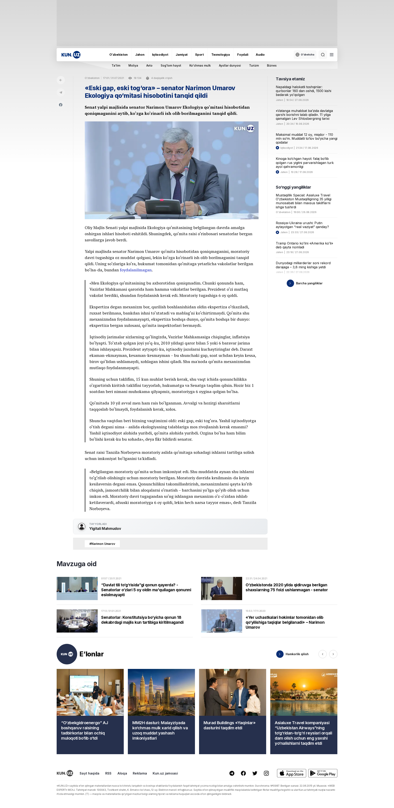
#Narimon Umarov (102, 543)
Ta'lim (116, 65)
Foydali (242, 54)
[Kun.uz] (71, 55)
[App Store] (291, 773)
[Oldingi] (322, 654)
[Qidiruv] (322, 54)
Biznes (272, 65)
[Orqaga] (61, 80)
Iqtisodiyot (160, 54)
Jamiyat (182, 54)
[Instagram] (266, 773)
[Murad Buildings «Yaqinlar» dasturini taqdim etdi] (232, 711)
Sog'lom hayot (171, 65)
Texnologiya (220, 54)
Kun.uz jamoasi (165, 773)
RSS (108, 773)
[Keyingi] (333, 654)
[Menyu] (331, 54)
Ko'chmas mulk (200, 65)
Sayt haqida (90, 773)
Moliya (133, 65)
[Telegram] (61, 92)
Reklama (140, 773)
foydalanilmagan (136, 270)
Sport (199, 54)
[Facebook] (61, 105)
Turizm (254, 65)
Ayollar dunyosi (230, 65)
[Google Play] (322, 773)
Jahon (139, 54)
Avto (149, 65)
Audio (260, 54)
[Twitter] (254, 773)
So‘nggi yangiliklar (293, 187)
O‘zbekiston (118, 54)
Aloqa (122, 773)
